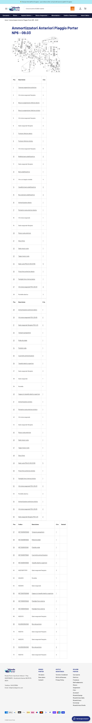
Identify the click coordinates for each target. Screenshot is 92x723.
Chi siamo (41, 675)
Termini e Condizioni (62, 675)
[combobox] (49, 8)
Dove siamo (41, 677)
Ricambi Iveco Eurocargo (77, 702)
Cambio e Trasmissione (70, 15)
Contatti (40, 680)
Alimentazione (55, 15)
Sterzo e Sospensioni (41, 15)
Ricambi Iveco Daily (78, 698)
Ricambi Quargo (77, 695)
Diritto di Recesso (61, 677)
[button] (6, 8)
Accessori (76, 693)
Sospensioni (76, 687)
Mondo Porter (12, 720)
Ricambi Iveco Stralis (79, 705)
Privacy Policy (60, 680)
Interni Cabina (85, 15)
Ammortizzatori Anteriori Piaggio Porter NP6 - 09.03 (23, 20)
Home (6, 20)
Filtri (74, 690)
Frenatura (76, 680)
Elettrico (75, 677)
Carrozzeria (6, 15)
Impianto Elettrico (26, 15)
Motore (15, 15)
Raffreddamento (78, 682)
